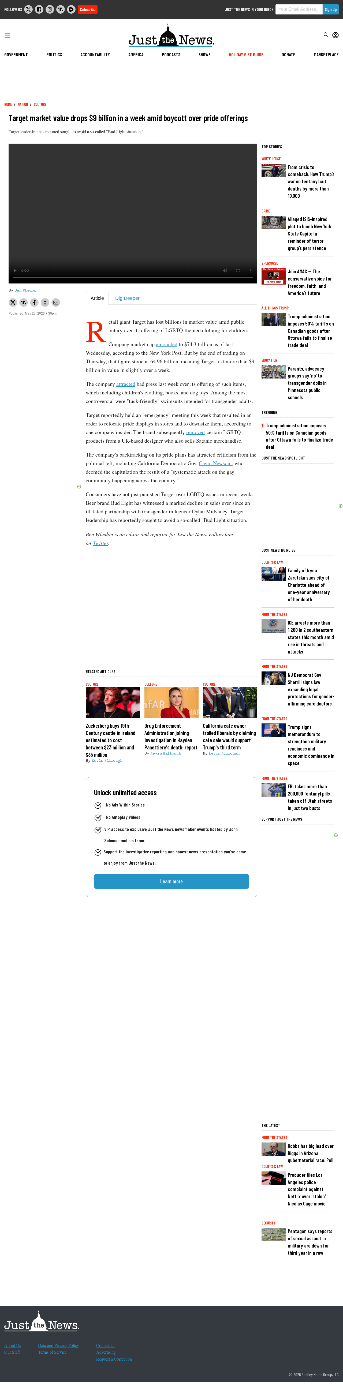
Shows (205, 54)
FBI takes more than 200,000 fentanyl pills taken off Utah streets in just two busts (310, 797)
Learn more (171, 881)
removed (195, 432)
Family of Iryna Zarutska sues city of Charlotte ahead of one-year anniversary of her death (309, 584)
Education (269, 360)
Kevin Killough (107, 761)
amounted (166, 344)
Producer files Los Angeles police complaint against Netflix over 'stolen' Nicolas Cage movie (307, 1189)
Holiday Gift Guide (246, 54)
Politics (54, 54)
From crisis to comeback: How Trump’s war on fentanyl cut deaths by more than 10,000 (311, 181)
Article (97, 298)
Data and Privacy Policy (58, 1345)
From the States (274, 614)
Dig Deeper (127, 298)
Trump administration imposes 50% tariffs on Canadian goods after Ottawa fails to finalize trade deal (311, 330)
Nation (23, 104)
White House (271, 158)
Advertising (106, 1352)
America (135, 54)
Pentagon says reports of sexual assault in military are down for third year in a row (310, 1242)
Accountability (95, 54)
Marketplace (326, 54)
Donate (288, 54)
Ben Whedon (25, 291)
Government (16, 54)
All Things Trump (275, 308)
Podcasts (171, 54)
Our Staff (12, 1352)
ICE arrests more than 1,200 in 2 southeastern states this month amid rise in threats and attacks (311, 637)
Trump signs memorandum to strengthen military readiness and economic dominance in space (311, 745)
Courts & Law (272, 562)
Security (268, 1223)
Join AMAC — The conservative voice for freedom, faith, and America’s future (310, 282)
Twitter (100, 542)
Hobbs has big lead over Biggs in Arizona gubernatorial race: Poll (311, 1153)
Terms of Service (52, 1352)
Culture (40, 104)
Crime (266, 211)
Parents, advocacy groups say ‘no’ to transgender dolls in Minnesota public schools (307, 383)
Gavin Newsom (215, 463)
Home (8, 104)
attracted (125, 383)
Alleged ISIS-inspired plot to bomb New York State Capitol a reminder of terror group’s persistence (309, 233)
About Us (12, 1345)
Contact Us (105, 1345)
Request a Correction (114, 1359)
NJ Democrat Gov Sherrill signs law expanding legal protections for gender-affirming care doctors (311, 689)
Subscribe (87, 9)
